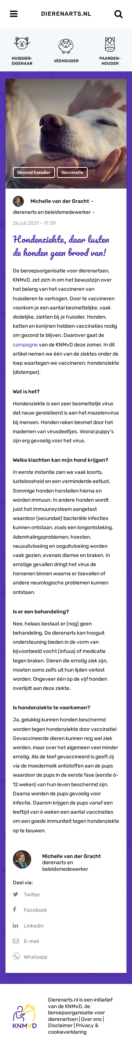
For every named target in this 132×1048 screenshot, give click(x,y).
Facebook (35, 910)
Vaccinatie (72, 172)
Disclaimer (60, 1025)
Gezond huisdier (34, 172)
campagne (25, 345)
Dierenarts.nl (66, 13)
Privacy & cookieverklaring (73, 1028)
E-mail (31, 941)
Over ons (91, 1019)
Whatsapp (35, 957)
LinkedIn (34, 926)
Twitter (32, 895)
